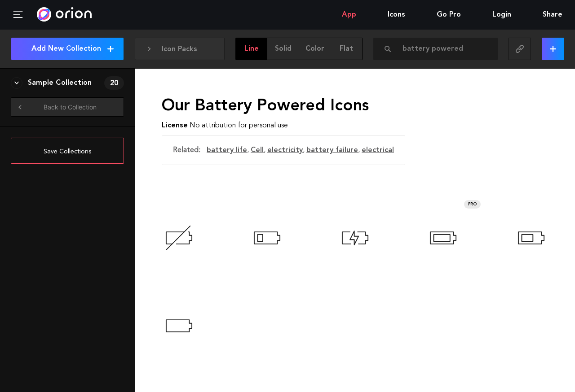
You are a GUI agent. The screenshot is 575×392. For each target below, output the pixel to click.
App (349, 14)
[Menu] (18, 15)
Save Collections (67, 151)
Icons (396, 14)
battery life (227, 150)
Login (501, 14)
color (314, 48)
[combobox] (438, 49)
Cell (257, 150)
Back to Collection (70, 107)
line (251, 48)
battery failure (332, 150)
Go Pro (449, 14)
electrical (378, 150)
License (175, 125)
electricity (285, 150)
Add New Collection (66, 48)
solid (283, 48)
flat (346, 48)
